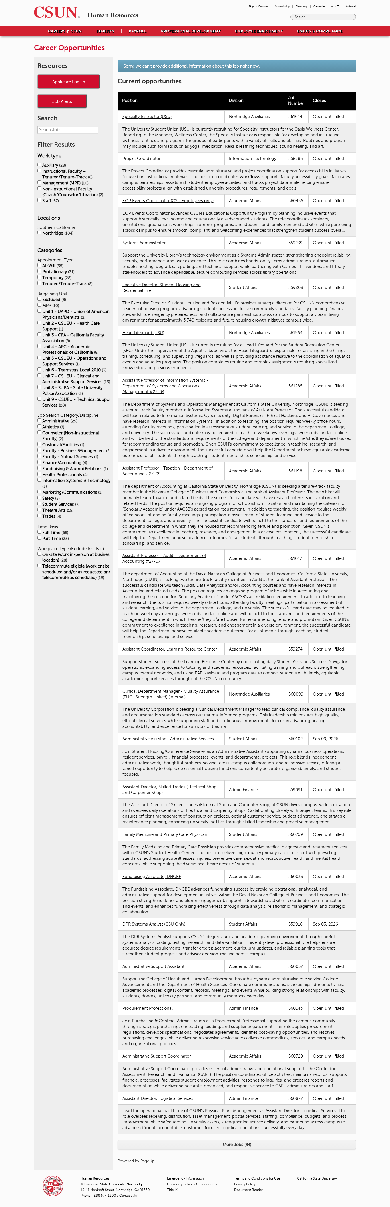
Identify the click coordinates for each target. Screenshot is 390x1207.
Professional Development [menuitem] (190, 31)
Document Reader (248, 1190)
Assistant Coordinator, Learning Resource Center (169, 649)
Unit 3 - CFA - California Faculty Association (73, 338)
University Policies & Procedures (192, 1184)
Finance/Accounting (64, 462)
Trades (51, 516)
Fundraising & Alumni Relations (74, 468)
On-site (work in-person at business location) (77, 557)
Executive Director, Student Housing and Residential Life (161, 288)
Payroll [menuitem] (137, 31)
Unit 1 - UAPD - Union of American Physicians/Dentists (76, 314)
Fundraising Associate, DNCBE (151, 876)
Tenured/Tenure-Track (66, 283)
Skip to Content (259, 6)
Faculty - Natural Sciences (69, 456)
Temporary (56, 277)
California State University (317, 1178)
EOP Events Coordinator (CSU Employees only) (168, 200)
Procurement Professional (147, 1008)
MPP (50, 305)
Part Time (55, 538)
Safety (50, 498)
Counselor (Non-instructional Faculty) (70, 436)
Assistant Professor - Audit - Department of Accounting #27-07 (164, 558)
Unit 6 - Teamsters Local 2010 (73, 370)
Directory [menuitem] (301, 6)
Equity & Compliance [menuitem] (319, 31)
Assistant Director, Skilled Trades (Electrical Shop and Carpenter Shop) (169, 790)
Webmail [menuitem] (350, 6)
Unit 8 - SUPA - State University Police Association (72, 390)
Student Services (60, 504)
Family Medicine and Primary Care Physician (164, 834)
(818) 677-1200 (104, 1196)
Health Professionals (64, 474)
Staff (50, 200)
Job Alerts (62, 101)
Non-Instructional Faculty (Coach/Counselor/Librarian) (72, 192)
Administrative (59, 421)
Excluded (53, 299)
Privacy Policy (245, 1184)
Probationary (57, 271)
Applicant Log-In (68, 81)
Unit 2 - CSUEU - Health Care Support (71, 326)
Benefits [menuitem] (105, 31)
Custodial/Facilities (62, 444)
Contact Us (128, 1196)
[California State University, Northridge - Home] (55, 12)
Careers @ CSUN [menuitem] (65, 31)
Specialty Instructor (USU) (147, 116)
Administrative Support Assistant (153, 966)
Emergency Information (185, 1178)
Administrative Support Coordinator (156, 1056)
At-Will (52, 265)
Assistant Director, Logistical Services (157, 1098)
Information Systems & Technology (76, 483)
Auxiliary (53, 165)
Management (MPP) (64, 183)
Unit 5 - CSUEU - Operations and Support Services (74, 361)
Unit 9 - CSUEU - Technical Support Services (77, 402)
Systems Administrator (144, 243)
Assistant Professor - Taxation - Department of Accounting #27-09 (167, 471)
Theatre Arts (57, 510)
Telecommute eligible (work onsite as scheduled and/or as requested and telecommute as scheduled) (78, 572)
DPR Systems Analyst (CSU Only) (153, 924)
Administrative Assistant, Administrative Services (168, 739)
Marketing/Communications (71, 492)
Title (172, 1190)
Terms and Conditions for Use (257, 1178)
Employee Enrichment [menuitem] (259, 31)
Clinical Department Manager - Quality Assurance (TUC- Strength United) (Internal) (170, 694)
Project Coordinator (141, 158)
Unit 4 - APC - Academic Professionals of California (69, 349)
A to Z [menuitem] (335, 6)
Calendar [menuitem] (319, 6)
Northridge (57, 233)
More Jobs (236, 1144)
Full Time (54, 532)
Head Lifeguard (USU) (143, 332)
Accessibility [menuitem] (282, 6)
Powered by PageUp (136, 1161)
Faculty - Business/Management (76, 450)
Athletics (52, 427)
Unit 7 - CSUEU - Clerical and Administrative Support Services (75, 379)
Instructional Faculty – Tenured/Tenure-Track (66, 174)
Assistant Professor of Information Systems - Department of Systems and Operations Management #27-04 (165, 386)
